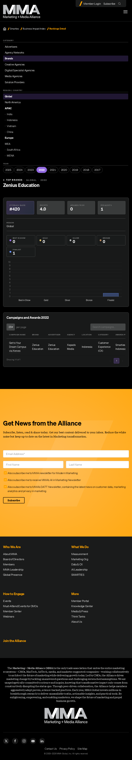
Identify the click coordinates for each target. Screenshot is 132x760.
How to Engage (13, 593)
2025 (8, 170)
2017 (97, 170)
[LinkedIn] (42, 741)
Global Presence (12, 574)
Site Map (82, 749)
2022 (42, 170)
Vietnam (11, 126)
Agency (71, 334)
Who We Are (11, 546)
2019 (75, 170)
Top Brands (13, 180)
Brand (35, 334)
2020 (64, 170)
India (9, 114)
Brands (9, 58)
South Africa (13, 150)
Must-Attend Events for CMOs (20, 606)
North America (13, 102)
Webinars (8, 616)
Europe (9, 138)
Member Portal (80, 601)
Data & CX (77, 564)
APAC (8, 108)
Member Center (12, 611)
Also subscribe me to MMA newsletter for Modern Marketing (43, 473)
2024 (19, 170)
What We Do (80, 546)
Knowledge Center (82, 606)
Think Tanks (78, 616)
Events (7, 601)
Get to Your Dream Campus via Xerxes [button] (17, 347)
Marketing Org (79, 559)
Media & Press (79, 611)
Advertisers (11, 47)
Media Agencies (14, 76)
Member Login (92, 3)
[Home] (4, 28)
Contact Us (51, 749)
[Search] (120, 3)
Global (8, 96)
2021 (53, 170)
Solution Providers (14, 82)
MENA (10, 155)
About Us (76, 621)
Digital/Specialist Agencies (20, 70)
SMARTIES (77, 574)
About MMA (10, 554)
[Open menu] (125, 11)
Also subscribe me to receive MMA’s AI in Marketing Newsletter (44, 480)
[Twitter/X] (6, 741)
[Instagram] (24, 741)
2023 (31, 170)
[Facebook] (15, 741)
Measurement (79, 554)
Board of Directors (13, 559)
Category (103, 334)
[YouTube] (33, 741)
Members (9, 564)
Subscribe (109, 3)
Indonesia (12, 120)
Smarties (14, 29)
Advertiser (54, 334)
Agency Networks (14, 52)
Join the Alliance (14, 640)
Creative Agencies (15, 64)
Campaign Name (17, 334)
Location (87, 334)
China (10, 132)
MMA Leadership (13, 569)
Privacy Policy (67, 749)
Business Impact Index (34, 29)
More (75, 593)
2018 (86, 170)
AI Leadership (79, 569)
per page (21, 327)
